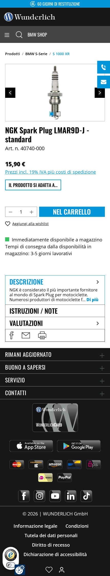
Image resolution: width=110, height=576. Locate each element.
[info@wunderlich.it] (103, 82)
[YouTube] (55, 496)
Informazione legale (35, 526)
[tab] (55, 289)
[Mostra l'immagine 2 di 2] (58, 113)
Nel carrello (72, 212)
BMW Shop (37, 34)
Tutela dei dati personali (51, 535)
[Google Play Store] (79, 446)
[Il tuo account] (62, 569)
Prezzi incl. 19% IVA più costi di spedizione (50, 172)
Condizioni (77, 526)
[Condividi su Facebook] (11, 335)
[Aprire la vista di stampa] (42, 335)
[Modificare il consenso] (20, 570)
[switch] (10, 565)
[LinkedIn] (70, 496)
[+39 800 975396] (103, 67)
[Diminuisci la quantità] (10, 212)
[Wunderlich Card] (55, 417)
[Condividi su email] (26, 335)
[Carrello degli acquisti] (106, 34)
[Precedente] (10, 93)
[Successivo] (100, 93)
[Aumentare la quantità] (31, 212)
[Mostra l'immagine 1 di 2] (51, 113)
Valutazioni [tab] (26, 323)
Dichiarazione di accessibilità (55, 554)
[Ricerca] (19, 34)
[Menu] (7, 34)
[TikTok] (86, 496)
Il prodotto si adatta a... (33, 185)
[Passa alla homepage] (29, 16)
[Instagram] (39, 496)
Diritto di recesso (51, 545)
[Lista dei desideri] (49, 569)
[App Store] (31, 446)
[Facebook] (24, 496)
